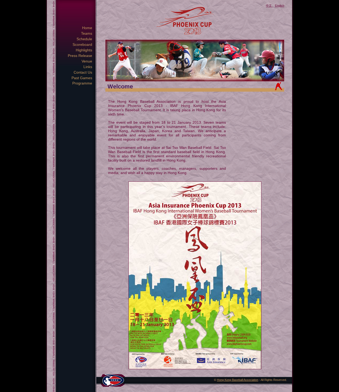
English (279, 5)
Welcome (120, 86)
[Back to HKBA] (113, 380)
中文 (269, 5)
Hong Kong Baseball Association (237, 379)
